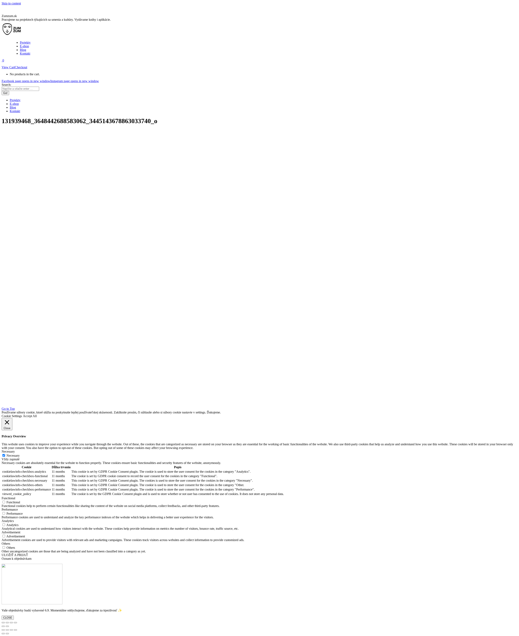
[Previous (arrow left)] (3, 626)
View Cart (8, 67)
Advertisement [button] (11, 532)
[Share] (7, 622)
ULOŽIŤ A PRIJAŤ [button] (15, 555)
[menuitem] (25, 42)
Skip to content (11, 3)
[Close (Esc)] (3, 622)
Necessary (13, 455)
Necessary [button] (8, 451)
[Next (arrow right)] (7, 626)
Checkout (21, 67)
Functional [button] (8, 498)
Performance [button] (10, 509)
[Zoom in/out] (15, 622)
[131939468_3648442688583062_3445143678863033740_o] (209, 405)
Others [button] (6, 543)
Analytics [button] (8, 521)
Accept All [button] (30, 416)
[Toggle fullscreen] (11, 622)
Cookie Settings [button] (12, 416)
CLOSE (7, 617)
